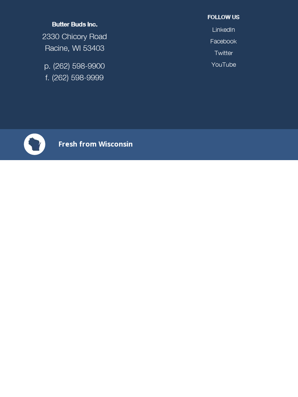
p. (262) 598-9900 (74, 65)
